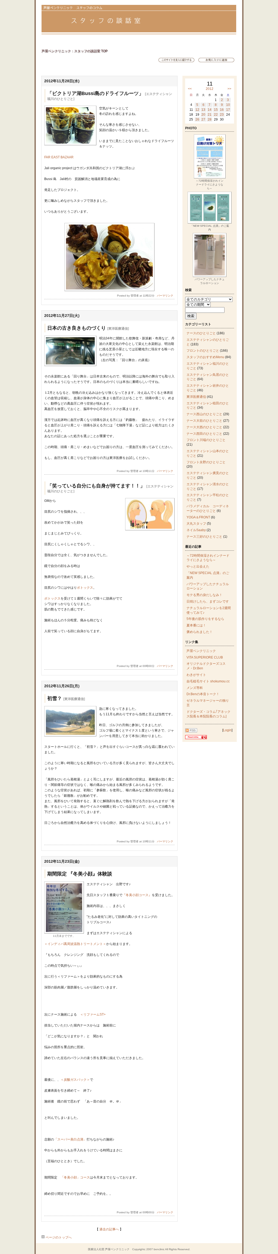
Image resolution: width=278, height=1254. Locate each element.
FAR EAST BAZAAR (59, 157)
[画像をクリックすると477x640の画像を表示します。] (64, 932)
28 (209, 119)
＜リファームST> (93, 1014)
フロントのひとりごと (203, 350)
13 (203, 110)
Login (227, 730)
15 (216, 110)
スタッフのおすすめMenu (205, 357)
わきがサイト (196, 675)
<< (190, 89)
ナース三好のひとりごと (204, 536)
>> (229, 89)
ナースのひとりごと (201, 333)
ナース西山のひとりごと (204, 414)
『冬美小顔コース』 (137, 895)
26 (197, 119)
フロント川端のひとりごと (206, 440)
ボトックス (85, 588)
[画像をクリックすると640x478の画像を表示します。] (70, 144)
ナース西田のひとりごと (204, 434)
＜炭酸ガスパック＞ (75, 1080)
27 (203, 119)
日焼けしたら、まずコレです (208, 601)
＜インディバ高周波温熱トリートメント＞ (75, 944)
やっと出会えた (198, 566)
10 (228, 105)
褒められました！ (200, 632)
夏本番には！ (196, 625)
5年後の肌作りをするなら (205, 619)
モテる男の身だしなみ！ (204, 595)
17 (228, 110)
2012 (209, 89)
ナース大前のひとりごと (204, 421)
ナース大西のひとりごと (204, 427)
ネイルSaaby (196, 530)
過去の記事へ (109, 1229)
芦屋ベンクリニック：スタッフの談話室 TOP (75, 51)
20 (203, 114)
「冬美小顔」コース (75, 1177)
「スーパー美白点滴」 (70, 1139)
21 (209, 114)
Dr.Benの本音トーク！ (203, 694)
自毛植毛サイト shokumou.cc (208, 681)
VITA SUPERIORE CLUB (205, 657)
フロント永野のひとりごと (206, 462)
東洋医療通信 (196, 397)
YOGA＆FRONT (198, 517)
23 (222, 114)
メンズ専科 (195, 688)
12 (197, 110)
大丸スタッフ (196, 523)
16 (222, 110)
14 (209, 110)
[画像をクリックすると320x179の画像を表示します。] (70, 365)
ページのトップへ (58, 1237)
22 (216, 114)
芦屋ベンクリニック (201, 651)
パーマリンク (165, 295)
